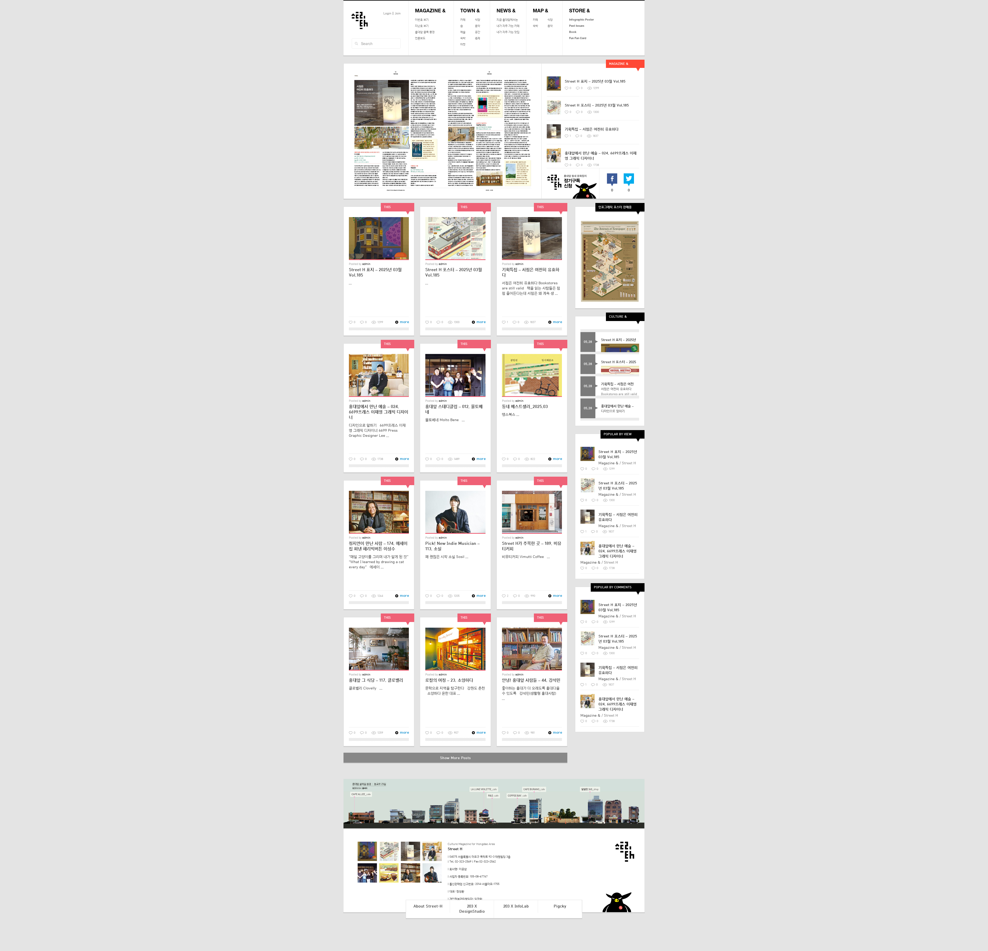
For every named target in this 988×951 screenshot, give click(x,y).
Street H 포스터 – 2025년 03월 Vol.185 (597, 105)
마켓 (462, 44)
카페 (462, 20)
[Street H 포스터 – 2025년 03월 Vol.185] (455, 238)
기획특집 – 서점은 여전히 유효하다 (592, 129)
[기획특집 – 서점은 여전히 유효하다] (532, 238)
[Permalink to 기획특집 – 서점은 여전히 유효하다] (556, 133)
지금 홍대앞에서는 (507, 20)
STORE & (579, 11)
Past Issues (576, 26)
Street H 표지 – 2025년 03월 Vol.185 (595, 81)
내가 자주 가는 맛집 (508, 32)
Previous (347, 131)
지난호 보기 (422, 26)
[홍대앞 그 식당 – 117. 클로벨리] (379, 649)
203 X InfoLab (516, 906)
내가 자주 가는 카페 (508, 26)
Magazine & (430, 11)
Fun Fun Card (577, 38)
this (387, 207)
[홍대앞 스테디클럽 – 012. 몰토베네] (455, 375)
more (402, 322)
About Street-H (428, 906)
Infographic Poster (581, 20)
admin (366, 264)
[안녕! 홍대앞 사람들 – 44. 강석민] (532, 649)
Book (572, 32)
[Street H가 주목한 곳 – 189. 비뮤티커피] (532, 512)
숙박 (462, 38)
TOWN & (470, 11)
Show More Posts (455, 758)
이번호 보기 (422, 20)
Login (387, 13)
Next (538, 131)
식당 (477, 20)
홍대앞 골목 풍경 (425, 32)
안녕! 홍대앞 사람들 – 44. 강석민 (531, 680)
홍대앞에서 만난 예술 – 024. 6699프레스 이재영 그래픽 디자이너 (378, 412)
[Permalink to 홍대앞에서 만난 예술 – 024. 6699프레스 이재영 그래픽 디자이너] (556, 157)
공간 (477, 32)
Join (398, 13)
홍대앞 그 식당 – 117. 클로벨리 (376, 680)
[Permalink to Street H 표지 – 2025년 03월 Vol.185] (556, 85)
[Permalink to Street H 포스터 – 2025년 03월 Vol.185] (556, 109)
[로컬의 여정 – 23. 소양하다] (455, 649)
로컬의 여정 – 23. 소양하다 (449, 680)
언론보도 (420, 38)
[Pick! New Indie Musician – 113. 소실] (455, 512)
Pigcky (560, 906)
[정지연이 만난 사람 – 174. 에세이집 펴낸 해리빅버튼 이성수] (379, 512)
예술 (462, 32)
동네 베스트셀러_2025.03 (525, 406)
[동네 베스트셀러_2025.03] (532, 375)
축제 (477, 38)
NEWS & (506, 11)
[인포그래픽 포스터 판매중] (609, 261)
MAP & (540, 11)
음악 (477, 26)
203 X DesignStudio (472, 909)
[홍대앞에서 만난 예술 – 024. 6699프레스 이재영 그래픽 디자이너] (379, 375)
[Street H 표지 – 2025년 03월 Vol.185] (379, 238)
